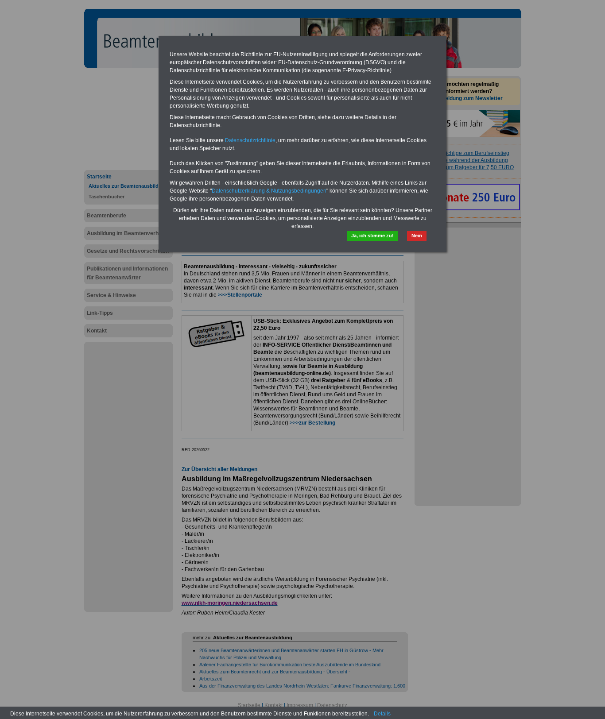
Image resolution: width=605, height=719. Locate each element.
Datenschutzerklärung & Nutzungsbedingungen (269, 191)
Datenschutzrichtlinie (250, 140)
